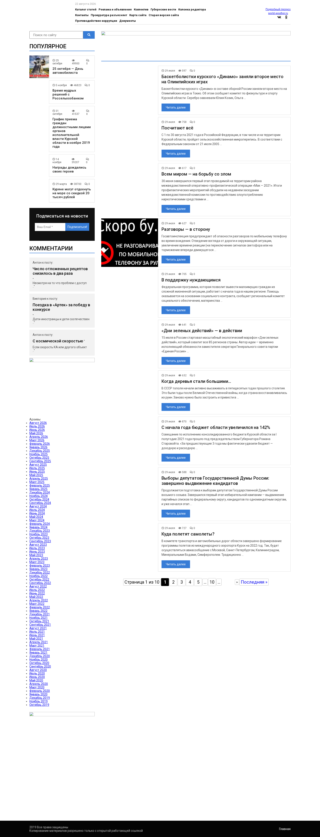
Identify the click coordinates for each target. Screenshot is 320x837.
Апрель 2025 (38, 478)
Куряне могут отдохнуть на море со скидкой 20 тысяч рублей (71, 193)
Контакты (82, 15)
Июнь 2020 (37, 677)
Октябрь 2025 (39, 457)
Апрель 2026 (38, 437)
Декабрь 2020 (39, 656)
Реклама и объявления (115, 9)
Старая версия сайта (164, 15)
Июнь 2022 (37, 593)
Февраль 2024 (39, 524)
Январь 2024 (38, 527)
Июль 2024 (37, 510)
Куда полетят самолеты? (188, 534)
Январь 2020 (38, 694)
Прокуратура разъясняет (109, 15)
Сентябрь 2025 (40, 461)
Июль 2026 (37, 426)
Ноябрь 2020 (38, 659)
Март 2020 (36, 687)
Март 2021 (36, 645)
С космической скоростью (58, 341)
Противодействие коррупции (96, 20)
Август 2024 (38, 506)
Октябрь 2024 (39, 499)
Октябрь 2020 (39, 663)
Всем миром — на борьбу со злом (196, 174)
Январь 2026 (38, 447)
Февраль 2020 (39, 691)
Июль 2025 (37, 468)
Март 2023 (36, 562)
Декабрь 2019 (39, 698)
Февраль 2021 (39, 649)
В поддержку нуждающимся (191, 280)
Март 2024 (36, 520)
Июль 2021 (37, 631)
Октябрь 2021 (39, 621)
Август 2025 (38, 464)
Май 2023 (36, 555)
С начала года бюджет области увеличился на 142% (216, 427)
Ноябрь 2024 (38, 496)
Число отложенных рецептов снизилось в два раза (60, 271)
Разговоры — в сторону (186, 229)
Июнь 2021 (37, 635)
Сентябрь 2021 (40, 624)
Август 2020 (38, 670)
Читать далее (176, 107)
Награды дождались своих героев (69, 169)
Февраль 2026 (39, 443)
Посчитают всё (177, 128)
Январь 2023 (38, 569)
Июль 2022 (37, 590)
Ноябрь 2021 (38, 617)
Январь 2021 (38, 652)
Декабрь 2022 (39, 572)
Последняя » (254, 582)
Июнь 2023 (37, 551)
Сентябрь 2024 (40, 503)
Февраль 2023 (39, 565)
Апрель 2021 (38, 642)
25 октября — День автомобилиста (67, 71)
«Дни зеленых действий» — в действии (202, 330)
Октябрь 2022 (39, 579)
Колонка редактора (192, 9)
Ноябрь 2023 (38, 534)
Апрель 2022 (38, 600)
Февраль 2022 (39, 607)
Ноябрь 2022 (38, 576)
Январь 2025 (38, 489)
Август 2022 (38, 586)
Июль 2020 (37, 673)
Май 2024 (36, 517)
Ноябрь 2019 (38, 701)
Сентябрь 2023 (40, 541)
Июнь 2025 (37, 471)
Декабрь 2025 (39, 450)
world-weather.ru (278, 13)
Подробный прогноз (278, 9)
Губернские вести (163, 9)
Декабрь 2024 (39, 492)
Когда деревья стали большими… (196, 381)
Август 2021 (38, 628)
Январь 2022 (38, 611)
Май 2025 (36, 475)
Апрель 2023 (38, 558)
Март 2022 (36, 604)
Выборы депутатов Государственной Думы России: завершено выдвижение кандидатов (215, 480)
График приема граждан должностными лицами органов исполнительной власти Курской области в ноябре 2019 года (71, 133)
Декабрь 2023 (39, 530)
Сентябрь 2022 (40, 583)
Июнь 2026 (37, 430)
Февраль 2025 (39, 485)
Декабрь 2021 (39, 614)
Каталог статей (85, 9)
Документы (127, 20)
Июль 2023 (37, 548)
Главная (285, 829)
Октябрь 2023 (39, 537)
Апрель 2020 (38, 684)
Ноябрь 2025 (38, 454)
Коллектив (141, 9)
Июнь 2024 (37, 513)
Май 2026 (36, 433)
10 (212, 582)
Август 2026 (38, 423)
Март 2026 (36, 440)
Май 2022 (36, 597)
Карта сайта (138, 15)
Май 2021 (36, 638)
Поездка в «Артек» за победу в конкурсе (61, 307)
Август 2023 (38, 544)
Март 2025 (36, 482)
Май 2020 (36, 680)
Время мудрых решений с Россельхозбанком (68, 94)
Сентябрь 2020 (40, 666)
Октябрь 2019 (39, 704)
